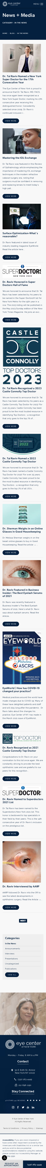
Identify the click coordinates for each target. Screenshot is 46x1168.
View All (12, 975)
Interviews (9, 954)
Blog (12, 33)
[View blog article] (22, 58)
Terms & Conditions (11, 1128)
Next (23, 921)
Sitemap (39, 1128)
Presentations (11, 959)
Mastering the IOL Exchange (20, 158)
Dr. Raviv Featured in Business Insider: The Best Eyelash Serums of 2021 (22, 593)
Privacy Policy (27, 1128)
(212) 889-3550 (9, 1156)
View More (10, 121)
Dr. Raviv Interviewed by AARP (21, 886)
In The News (22, 33)
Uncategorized (12, 964)
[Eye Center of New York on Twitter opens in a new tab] (23, 1107)
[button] (4, 1157)
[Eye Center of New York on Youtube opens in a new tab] (28, 1107)
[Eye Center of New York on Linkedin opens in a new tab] (33, 1107)
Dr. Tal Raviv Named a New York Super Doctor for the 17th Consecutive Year (22, 79)
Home (5, 33)
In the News (10, 943)
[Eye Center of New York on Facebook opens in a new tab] (18, 1107)
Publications (11, 969)
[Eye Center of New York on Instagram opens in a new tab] (13, 1107)
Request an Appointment (18, 1021)
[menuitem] (13, 1107)
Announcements (12, 949)
